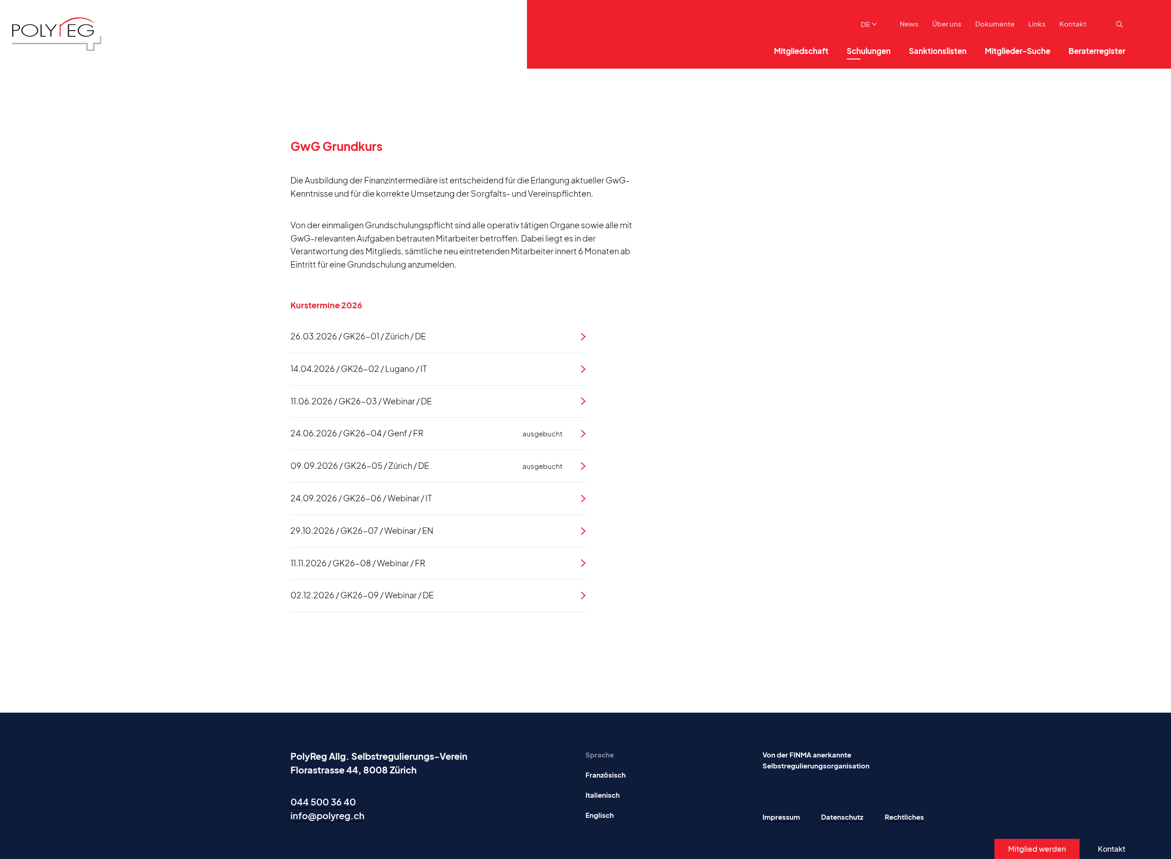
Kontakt (1072, 23)
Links (1037, 23)
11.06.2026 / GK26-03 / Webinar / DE (361, 401)
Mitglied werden (1037, 849)
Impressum (781, 816)
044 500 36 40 (323, 801)
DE (865, 24)
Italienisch (603, 794)
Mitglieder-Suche (1017, 51)
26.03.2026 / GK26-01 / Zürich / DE (358, 336)
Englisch (600, 815)
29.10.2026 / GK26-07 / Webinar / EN (361, 530)
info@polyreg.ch (327, 815)
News (909, 23)
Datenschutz (842, 816)
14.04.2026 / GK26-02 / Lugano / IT (358, 368)
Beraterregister (1097, 51)
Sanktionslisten (938, 51)
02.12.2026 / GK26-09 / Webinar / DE (362, 595)
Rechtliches (904, 816)
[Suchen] (1120, 24)
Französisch (606, 774)
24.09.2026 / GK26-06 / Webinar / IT (361, 498)
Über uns (947, 23)
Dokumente (995, 23)
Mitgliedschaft (801, 51)
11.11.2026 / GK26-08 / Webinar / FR (357, 563)
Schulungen (869, 51)
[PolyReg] (56, 34)
